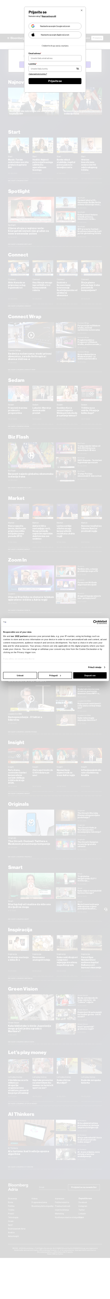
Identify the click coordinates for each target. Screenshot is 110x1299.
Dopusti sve (90, 675)
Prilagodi (53, 675)
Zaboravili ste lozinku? (38, 74)
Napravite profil (49, 16)
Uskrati (20, 675)
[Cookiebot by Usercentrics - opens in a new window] (95, 622)
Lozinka (33, 64)
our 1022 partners (20, 636)
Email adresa (35, 53)
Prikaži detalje (95, 667)
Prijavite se (55, 81)
